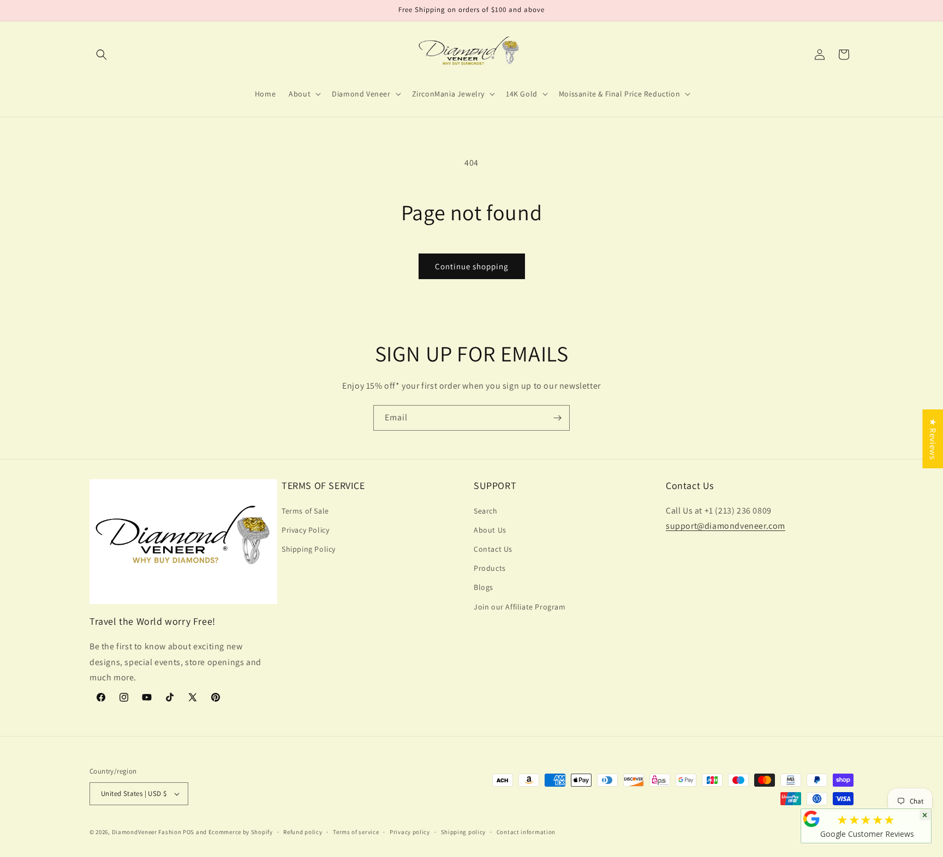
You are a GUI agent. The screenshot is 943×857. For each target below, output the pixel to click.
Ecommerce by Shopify (240, 832)
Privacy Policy (305, 530)
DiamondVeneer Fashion (147, 832)
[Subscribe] (557, 418)
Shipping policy (463, 832)
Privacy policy (410, 832)
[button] (101, 55)
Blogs (483, 587)
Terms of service (356, 832)
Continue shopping (472, 266)
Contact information (526, 832)
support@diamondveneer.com (725, 526)
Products (490, 568)
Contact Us (493, 549)
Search (486, 511)
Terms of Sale (305, 511)
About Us (490, 530)
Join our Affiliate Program (520, 607)
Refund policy (302, 832)
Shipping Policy (309, 549)
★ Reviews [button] (933, 439)
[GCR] (811, 819)
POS (188, 832)
